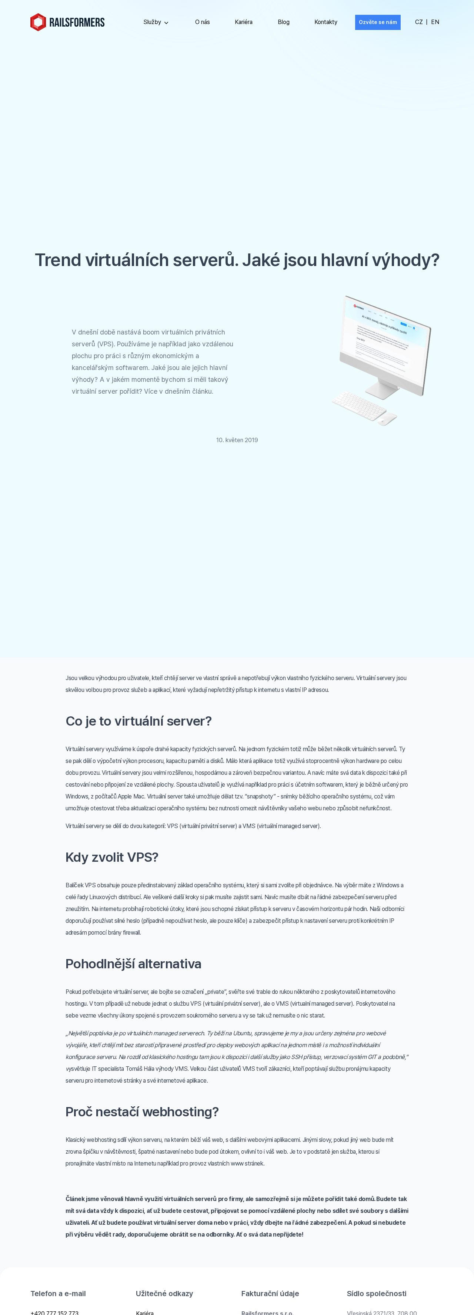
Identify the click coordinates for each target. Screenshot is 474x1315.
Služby (152, 22)
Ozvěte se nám (378, 22)
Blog (284, 22)
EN (435, 22)
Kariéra (244, 22)
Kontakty (325, 22)
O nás (202, 22)
